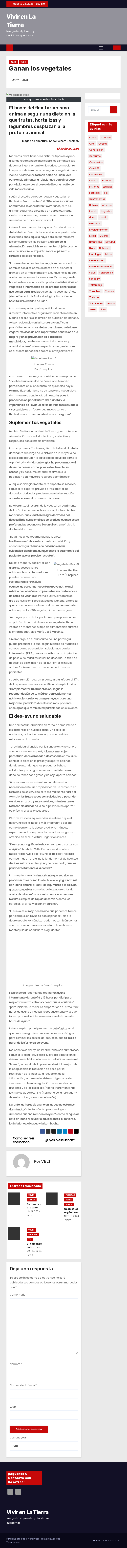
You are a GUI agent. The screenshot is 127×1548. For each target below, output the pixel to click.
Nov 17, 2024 (71, 1216)
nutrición (104, 248)
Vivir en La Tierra (27, 1512)
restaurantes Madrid (101, 266)
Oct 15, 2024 (34, 1251)
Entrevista (107, 180)
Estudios (107, 186)
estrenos (94, 186)
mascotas (95, 223)
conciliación (96, 150)
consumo (95, 156)
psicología (95, 254)
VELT (46, 1161)
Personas (70, 1195)
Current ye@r (20, 1437)
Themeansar (13, 1542)
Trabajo (109, 291)
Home (96, 1540)
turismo (94, 297)
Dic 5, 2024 (33, 1211)
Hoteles (93, 205)
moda (92, 236)
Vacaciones (96, 303)
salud (92, 272)
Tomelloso (95, 291)
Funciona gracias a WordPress (23, 1538)
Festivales (95, 193)
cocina (102, 143)
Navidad (110, 242)
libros (92, 217)
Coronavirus (96, 162)
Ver (30, 1239)
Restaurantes (97, 260)
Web (13, 1407)
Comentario (18, 1295)
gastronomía (97, 199)
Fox (106, 193)
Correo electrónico (23, 1385)
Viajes (92, 309)
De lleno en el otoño (34, 1206)
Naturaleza (95, 242)
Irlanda (93, 211)
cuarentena (96, 174)
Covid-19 (94, 168)
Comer (13, 62)
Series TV (94, 278)
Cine (92, 143)
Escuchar (32, 1234)
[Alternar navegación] (101, 47)
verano (111, 303)
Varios (69, 1204)
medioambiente (98, 229)
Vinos (103, 309)
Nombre (16, 1364)
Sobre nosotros (111, 1540)
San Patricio (106, 272)
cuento (93, 180)
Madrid (103, 217)
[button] (108, 47)
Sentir (23, 62)
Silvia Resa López (68, 149)
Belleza (93, 137)
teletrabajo (96, 285)
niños (92, 248)
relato (108, 254)
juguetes (106, 211)
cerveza (106, 137)
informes (107, 205)
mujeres (104, 236)
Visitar (31, 1199)
